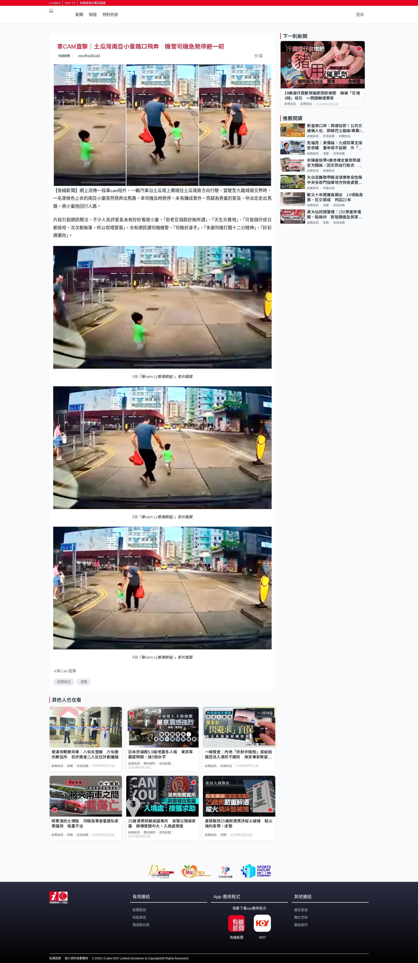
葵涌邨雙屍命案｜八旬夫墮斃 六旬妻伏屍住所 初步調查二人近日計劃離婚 (85, 754)
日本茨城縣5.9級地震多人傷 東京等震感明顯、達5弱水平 (160, 754)
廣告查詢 (301, 910)
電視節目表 (141, 925)
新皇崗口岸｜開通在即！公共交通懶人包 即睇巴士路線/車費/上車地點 (335, 129)
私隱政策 (55, 958)
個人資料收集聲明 (76, 958)
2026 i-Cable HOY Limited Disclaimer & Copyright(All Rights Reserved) (141, 958)
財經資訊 (139, 917)
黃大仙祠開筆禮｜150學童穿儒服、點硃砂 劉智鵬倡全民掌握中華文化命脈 (334, 215)
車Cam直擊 (66, 671)
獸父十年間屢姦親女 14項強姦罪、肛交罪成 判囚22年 (335, 197)
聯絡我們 (301, 925)
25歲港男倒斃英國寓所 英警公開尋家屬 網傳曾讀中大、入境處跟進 (162, 823)
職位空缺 (301, 917)
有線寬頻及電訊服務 (93, 3)
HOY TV (70, 3)
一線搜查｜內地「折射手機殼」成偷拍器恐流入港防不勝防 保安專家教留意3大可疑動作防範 (238, 755)
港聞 (83, 682)
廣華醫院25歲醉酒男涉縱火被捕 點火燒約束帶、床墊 (239, 823)
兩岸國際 (149, 763)
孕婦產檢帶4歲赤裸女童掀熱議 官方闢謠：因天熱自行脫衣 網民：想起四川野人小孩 (336, 163)
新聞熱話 (226, 766)
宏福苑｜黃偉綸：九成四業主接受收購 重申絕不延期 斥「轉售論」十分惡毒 (334, 146)
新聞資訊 (64, 682)
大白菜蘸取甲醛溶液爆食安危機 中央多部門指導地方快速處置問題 (336, 180)
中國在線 (329, 188)
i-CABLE (55, 3)
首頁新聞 (82, 766)
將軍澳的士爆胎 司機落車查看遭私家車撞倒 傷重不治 (85, 823)
